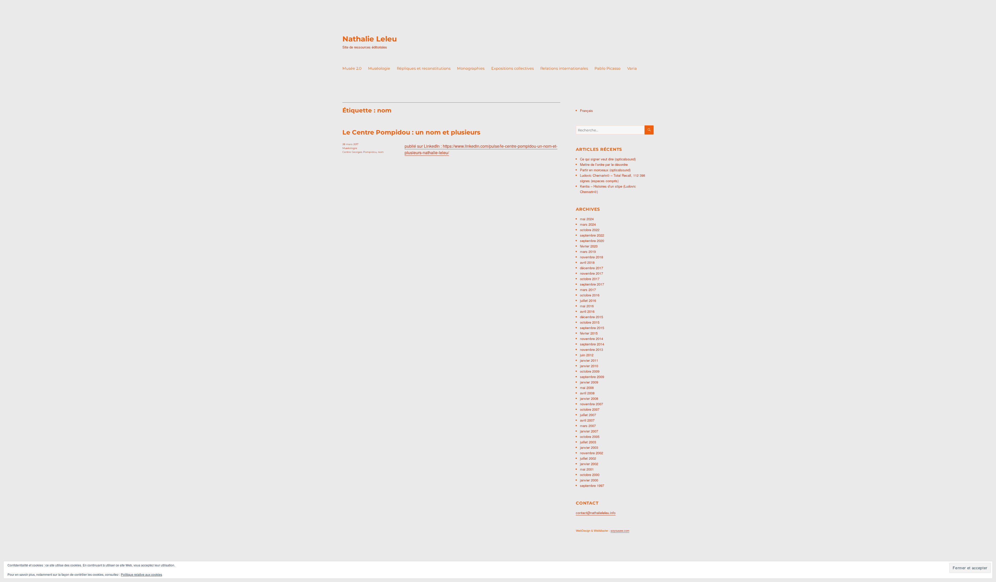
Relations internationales (564, 68)
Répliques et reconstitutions (424, 68)
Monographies (471, 68)
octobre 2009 (589, 371)
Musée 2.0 (352, 68)
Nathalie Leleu (369, 38)
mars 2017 (588, 289)
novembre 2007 (591, 403)
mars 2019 (588, 251)
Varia (632, 68)
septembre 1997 (592, 485)
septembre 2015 (592, 327)
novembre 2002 (591, 452)
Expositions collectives (512, 68)
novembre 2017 (591, 273)
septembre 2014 (592, 344)
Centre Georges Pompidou (359, 152)
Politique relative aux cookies (141, 574)
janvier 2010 (589, 365)
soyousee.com (620, 530)
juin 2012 (586, 354)
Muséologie (379, 68)
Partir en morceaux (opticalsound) (605, 169)
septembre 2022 (592, 235)
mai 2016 (587, 305)
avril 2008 (587, 393)
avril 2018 (587, 262)
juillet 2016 (588, 300)
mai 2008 (587, 387)
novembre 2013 (591, 349)
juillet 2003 (588, 441)
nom (381, 152)
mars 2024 (588, 224)
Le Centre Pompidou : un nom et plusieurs (411, 132)
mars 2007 (588, 425)
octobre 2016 (589, 295)
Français (586, 110)
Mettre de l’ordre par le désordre (604, 164)
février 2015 (589, 333)
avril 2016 (587, 311)
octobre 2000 (589, 474)
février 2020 (589, 246)
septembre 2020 (592, 240)
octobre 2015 (589, 322)
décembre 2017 (591, 267)
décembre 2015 (591, 316)
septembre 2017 (592, 284)
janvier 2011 (589, 360)
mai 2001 (587, 469)
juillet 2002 (588, 458)
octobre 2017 (589, 278)
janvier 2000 (589, 480)
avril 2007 (587, 420)
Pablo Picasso (607, 68)
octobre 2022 (589, 229)
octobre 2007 (589, 409)
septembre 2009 (592, 376)
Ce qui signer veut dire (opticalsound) (608, 159)
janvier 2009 (589, 382)
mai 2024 (587, 218)
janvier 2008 (589, 398)
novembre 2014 (591, 338)
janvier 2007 (589, 431)
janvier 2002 (589, 463)
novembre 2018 (591, 256)
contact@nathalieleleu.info (595, 512)
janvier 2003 (589, 447)
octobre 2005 (589, 436)
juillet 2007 (588, 414)
